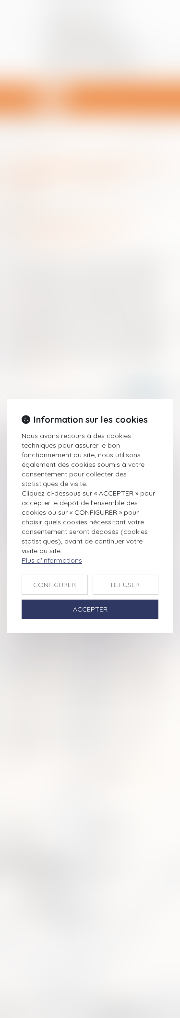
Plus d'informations (52, 560)
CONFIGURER (54, 584)
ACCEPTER (90, 609)
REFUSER (125, 584)
